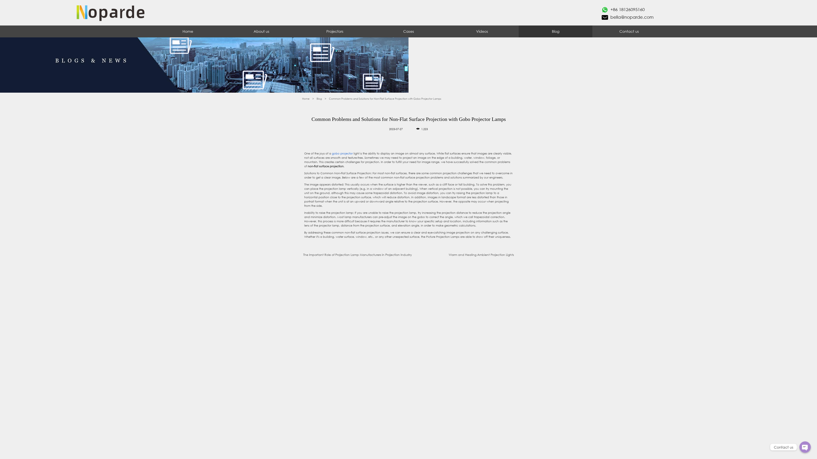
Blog (555, 31)
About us (261, 31)
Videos (482, 31)
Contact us (629, 31)
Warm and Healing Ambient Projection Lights (481, 255)
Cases (408, 31)
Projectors (334, 31)
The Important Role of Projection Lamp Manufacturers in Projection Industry (357, 255)
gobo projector (342, 153)
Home (188, 31)
